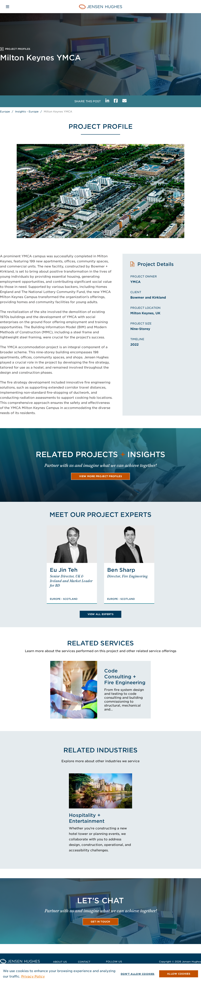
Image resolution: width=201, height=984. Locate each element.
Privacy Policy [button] (33, 976)
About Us (60, 961)
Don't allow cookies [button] (137, 973)
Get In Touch (100, 921)
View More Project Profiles (100, 476)
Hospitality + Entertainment (86, 818)
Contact (84, 961)
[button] (178, 973)
